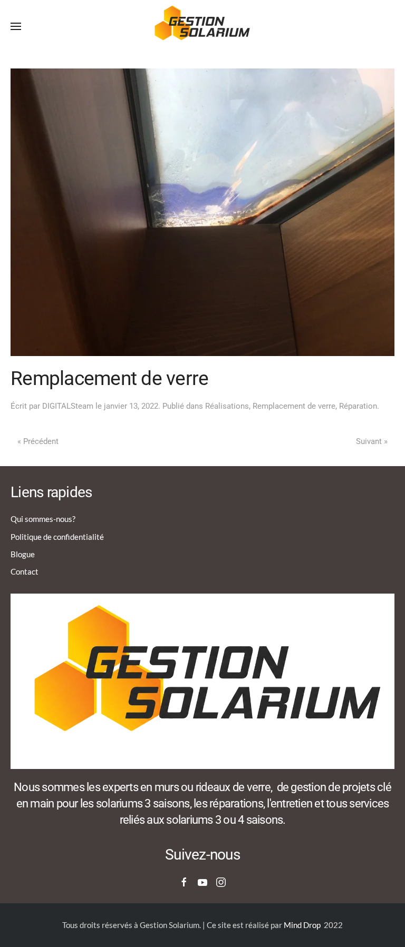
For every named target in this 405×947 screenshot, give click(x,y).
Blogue (23, 554)
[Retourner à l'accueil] (202, 26)
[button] (16, 26)
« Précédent (38, 441)
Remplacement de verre (294, 406)
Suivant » (372, 441)
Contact (24, 571)
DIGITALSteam (67, 406)
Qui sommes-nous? (43, 519)
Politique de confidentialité (57, 536)
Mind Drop (302, 925)
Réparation (358, 406)
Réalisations (227, 406)
